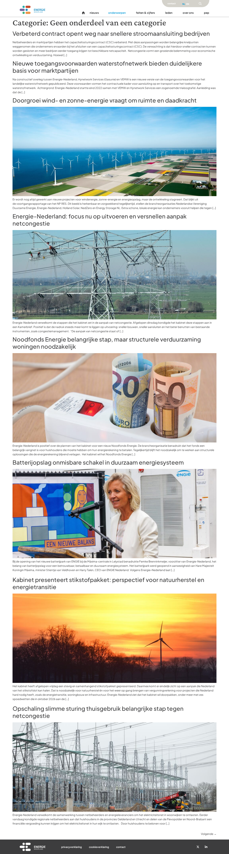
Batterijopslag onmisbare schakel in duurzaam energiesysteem (98, 462)
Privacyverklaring (71, 846)
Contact (121, 846)
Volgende (208, 833)
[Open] (200, 3)
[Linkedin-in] (206, 846)
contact (171, 3)
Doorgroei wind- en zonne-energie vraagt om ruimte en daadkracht (105, 100)
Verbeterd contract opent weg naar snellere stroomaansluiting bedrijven (112, 33)
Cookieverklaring (99, 846)
